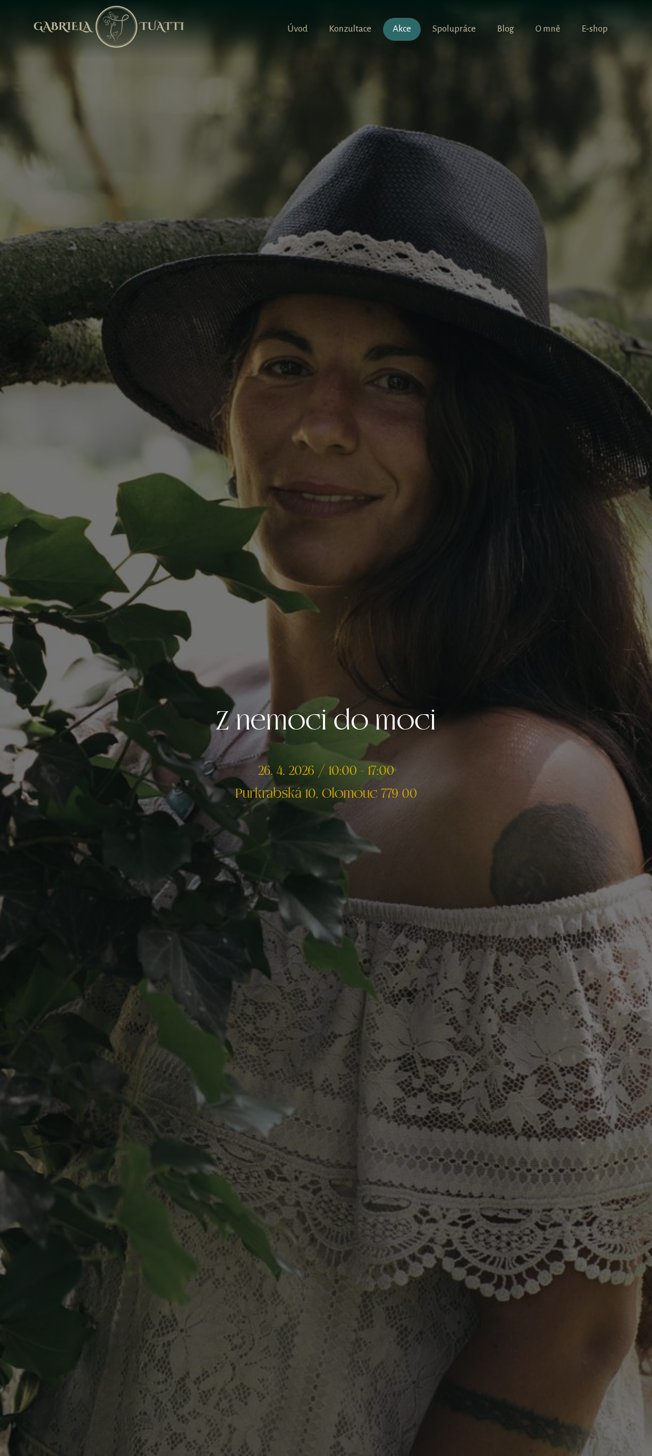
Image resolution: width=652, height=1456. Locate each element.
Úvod (297, 29)
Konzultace (350, 29)
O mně (547, 29)
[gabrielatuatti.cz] (109, 29)
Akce (402, 29)
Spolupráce (454, 29)
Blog (505, 29)
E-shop (595, 29)
